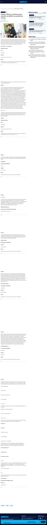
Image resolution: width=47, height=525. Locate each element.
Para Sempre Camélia (4, 456)
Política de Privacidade (31, 521)
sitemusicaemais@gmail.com (28, 518)
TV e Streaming (3, 12)
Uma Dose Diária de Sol (5, 447)
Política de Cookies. (7, 522)
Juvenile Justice (3, 452)
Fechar (43, 521)
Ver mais (44, 12)
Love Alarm (3, 427)
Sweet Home (3, 423)
